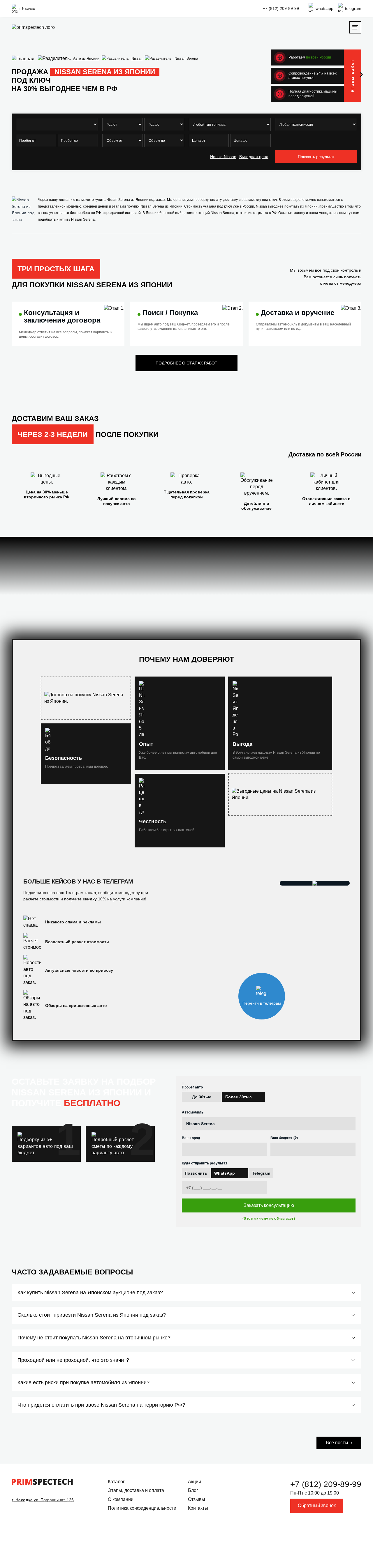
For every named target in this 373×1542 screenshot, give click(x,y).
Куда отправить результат (204, 1163)
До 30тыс (201, 1097)
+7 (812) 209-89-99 (281, 8)
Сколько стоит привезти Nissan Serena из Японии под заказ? (91, 1315)
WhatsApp (224, 1173)
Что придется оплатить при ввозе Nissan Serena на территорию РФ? (101, 1405)
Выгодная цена (253, 156)
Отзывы (196, 1499)
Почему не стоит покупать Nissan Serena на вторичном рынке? (93, 1338)
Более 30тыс (238, 1097)
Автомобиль (192, 1112)
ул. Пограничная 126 (43, 1499)
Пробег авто (192, 1087)
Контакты (198, 1508)
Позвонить (196, 1173)
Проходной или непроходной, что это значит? (73, 1360)
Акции (194, 1481)
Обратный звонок (317, 1505)
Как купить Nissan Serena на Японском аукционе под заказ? (90, 1292)
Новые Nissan (223, 156)
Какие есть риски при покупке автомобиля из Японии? (83, 1382)
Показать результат (316, 156)
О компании (120, 1499)
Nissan (136, 58)
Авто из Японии (86, 58)
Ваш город (191, 1138)
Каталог (116, 1481)
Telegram (261, 1173)
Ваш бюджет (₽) (284, 1138)
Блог (193, 1490)
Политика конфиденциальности (142, 1508)
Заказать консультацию (269, 1205)
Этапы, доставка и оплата (136, 1490)
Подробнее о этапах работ (186, 363)
